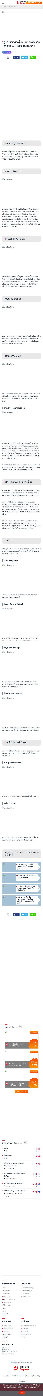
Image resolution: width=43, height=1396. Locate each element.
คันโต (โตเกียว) (7, 1291)
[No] (40, 1389)
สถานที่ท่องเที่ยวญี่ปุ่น (28, 1288)
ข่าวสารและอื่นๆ (27, 1334)
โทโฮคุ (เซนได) (7, 1305)
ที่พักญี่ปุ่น (6, 1331)
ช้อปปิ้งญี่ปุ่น (26, 1294)
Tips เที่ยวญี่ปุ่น (7, 1334)
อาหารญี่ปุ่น (26, 1331)
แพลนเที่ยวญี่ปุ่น (27, 1297)
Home (4, 1376)
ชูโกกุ (4, 1311)
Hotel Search (15, 1376)
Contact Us (29, 1376)
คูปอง (39, 3)
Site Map (22, 1376)
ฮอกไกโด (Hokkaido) (9, 1299)
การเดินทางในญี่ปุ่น (8, 1329)
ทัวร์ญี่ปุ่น (5, 1337)
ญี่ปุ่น (4, 1288)
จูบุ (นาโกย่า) (6, 1297)
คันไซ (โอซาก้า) (7, 1294)
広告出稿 (22, 1381)
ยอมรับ (22, 1393)
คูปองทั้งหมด (22, 1091)
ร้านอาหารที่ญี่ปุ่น (27, 1291)
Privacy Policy (36, 1376)
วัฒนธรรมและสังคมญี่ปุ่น (29, 1326)
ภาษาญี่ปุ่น (25, 1329)
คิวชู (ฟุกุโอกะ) (7, 1302)
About (8, 1376)
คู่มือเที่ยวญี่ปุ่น (7, 1326)
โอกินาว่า (5, 1314)
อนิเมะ (24, 1337)
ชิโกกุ (4, 1308)
